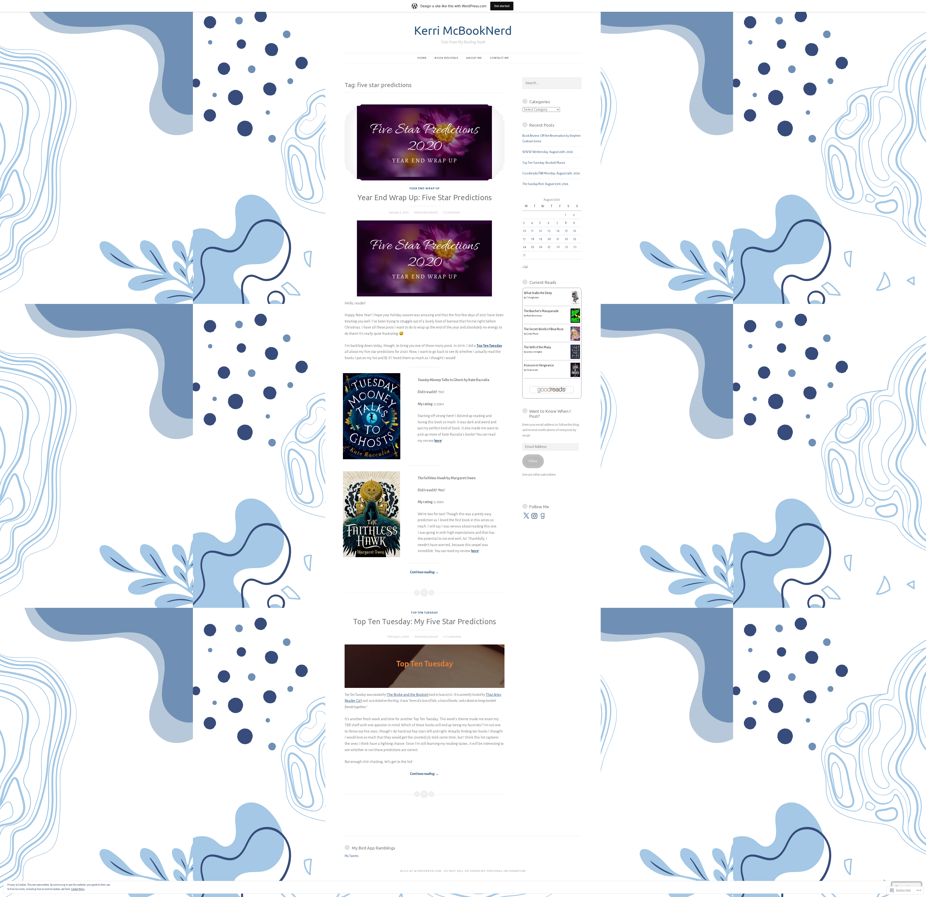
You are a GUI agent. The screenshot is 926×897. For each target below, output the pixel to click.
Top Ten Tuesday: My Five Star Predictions (424, 621)
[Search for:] (552, 83)
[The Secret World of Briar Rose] (575, 340)
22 (566, 239)
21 (558, 239)
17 (524, 239)
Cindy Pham (532, 334)
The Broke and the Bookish (408, 695)
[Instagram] (534, 516)
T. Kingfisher (532, 297)
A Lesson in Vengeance (539, 365)
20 (549, 239)
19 (540, 239)
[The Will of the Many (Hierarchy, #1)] (575, 358)
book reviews (446, 58)
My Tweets (352, 856)
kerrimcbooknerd (426, 212)
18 (532, 239)
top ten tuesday (424, 612)
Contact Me (499, 58)
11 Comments (452, 636)
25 (532, 247)
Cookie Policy (78, 889)
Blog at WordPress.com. (421, 871)
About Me (474, 58)
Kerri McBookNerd (463, 30)
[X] (526, 516)
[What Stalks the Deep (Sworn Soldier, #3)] (575, 304)
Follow (533, 461)
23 (574, 239)
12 (540, 231)
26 (540, 247)
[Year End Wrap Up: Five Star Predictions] (424, 142)
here (438, 441)
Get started (502, 6)
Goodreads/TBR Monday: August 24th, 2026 (551, 173)
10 (524, 231)
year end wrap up (424, 188)
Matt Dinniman (534, 316)
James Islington (534, 352)
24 (524, 247)
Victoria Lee (532, 370)
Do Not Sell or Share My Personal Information (485, 871)
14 (558, 231)
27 (549, 247)
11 (532, 231)
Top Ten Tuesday (489, 346)
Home (422, 58)
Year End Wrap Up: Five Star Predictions (424, 197)
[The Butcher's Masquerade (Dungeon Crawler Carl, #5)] (575, 321)
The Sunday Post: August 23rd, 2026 (545, 184)
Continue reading (392, 572)
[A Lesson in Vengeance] (575, 376)
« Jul (525, 267)
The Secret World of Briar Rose (544, 329)
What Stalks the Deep (538, 293)
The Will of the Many (537, 347)
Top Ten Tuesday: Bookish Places (543, 162)
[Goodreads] (542, 516)
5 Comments (451, 212)
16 (574, 231)
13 (549, 231)
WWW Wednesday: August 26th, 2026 (547, 152)
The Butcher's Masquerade (541, 311)
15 (566, 231)
